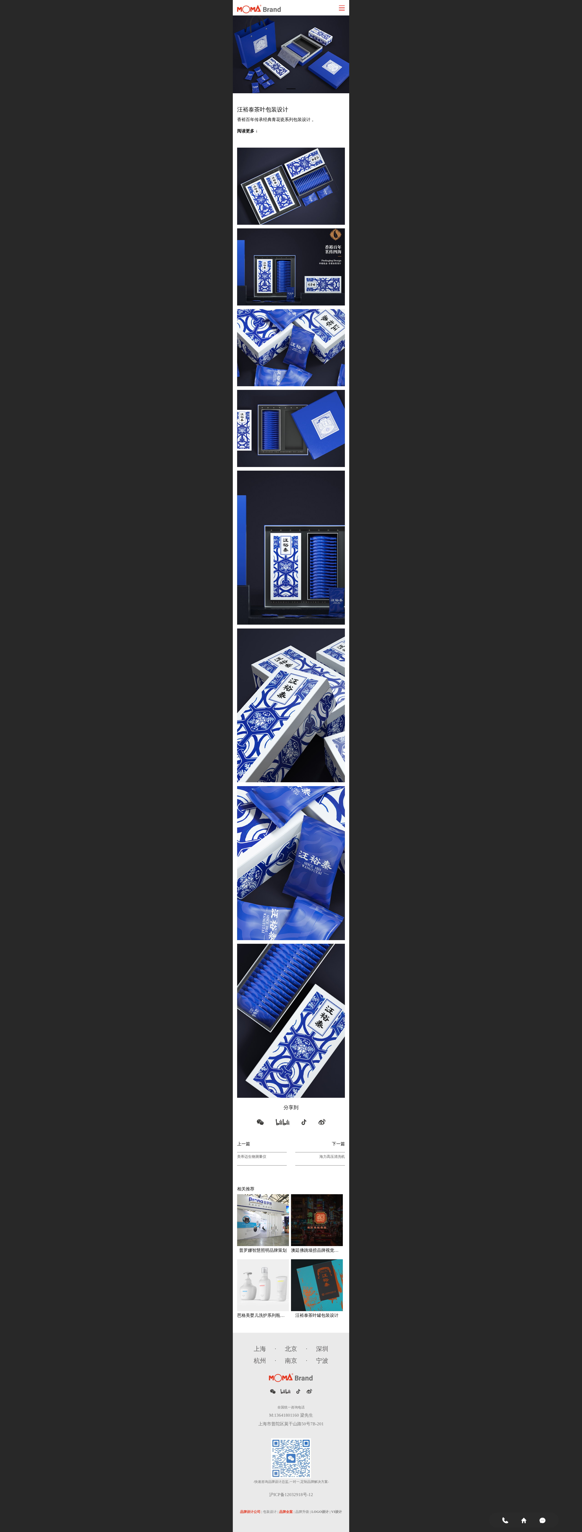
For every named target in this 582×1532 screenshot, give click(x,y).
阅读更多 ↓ (247, 131)
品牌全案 (286, 1512)
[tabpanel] (291, 54)
